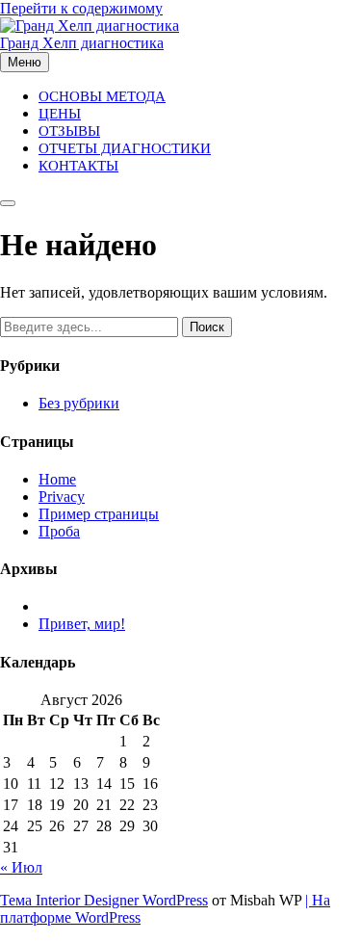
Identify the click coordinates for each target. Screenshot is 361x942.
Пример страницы (99, 514)
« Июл (21, 867)
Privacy (62, 496)
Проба (59, 531)
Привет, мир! (82, 623)
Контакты (78, 165)
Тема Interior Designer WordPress (104, 900)
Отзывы (69, 131)
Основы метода (102, 96)
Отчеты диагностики (125, 148)
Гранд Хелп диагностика (82, 43)
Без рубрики (79, 403)
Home (57, 479)
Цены (60, 113)
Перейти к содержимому (81, 8)
